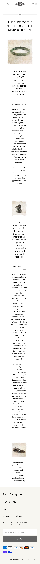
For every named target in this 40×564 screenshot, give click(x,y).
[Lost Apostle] (20, 4)
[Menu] (4, 4)
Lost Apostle (14, 559)
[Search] (8, 4)
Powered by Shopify (27, 559)
